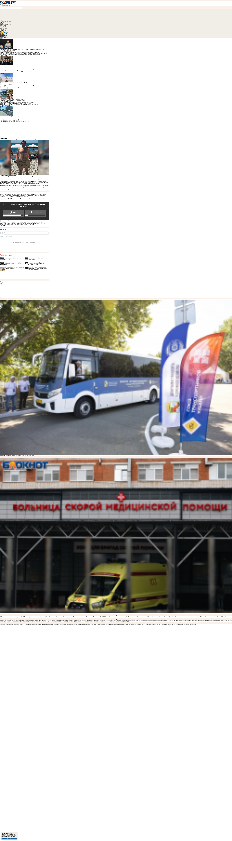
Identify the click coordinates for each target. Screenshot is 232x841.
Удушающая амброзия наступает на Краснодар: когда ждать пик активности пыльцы (80, 624)
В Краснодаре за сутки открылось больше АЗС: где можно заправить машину (28, 617)
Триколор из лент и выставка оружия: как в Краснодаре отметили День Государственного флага (88, 616)
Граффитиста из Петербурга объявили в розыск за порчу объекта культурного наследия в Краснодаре (19, 223)
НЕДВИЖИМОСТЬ (3, 20)
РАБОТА (6, 32)
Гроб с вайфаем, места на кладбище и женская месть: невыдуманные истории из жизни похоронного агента (20, 54)
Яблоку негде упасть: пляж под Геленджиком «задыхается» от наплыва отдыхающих (15, 103)
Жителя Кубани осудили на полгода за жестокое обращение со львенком (13, 224)
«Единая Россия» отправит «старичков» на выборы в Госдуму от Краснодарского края (16, 71)
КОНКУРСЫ (2, 15)
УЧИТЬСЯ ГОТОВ (6, 33)
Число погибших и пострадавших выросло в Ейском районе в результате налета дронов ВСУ (125, 620)
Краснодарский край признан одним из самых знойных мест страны (71, 620)
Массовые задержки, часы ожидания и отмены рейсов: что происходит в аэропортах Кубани (154, 620)
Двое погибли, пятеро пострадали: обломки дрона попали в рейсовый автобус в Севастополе (96, 620)
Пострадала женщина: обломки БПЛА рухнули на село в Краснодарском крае (13, 620)
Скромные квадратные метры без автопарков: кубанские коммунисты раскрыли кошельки (16, 70)
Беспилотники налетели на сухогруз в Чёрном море (58, 624)
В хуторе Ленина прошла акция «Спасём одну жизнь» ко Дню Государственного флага (59, 616)
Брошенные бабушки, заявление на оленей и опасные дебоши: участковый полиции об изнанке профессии (19, 52)
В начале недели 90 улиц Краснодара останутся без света (138, 616)
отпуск (3, 225)
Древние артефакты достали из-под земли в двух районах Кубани (123, 624)
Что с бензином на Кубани (5, 105)
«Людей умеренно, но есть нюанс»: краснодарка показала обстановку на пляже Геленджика (17, 102)
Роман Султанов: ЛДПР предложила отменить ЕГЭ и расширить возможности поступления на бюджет (84, 621)
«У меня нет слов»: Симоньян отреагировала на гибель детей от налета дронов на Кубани (183, 620)
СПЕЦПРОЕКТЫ (3, 26)
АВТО (1, 10)
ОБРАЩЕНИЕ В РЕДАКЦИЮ (5, 21)
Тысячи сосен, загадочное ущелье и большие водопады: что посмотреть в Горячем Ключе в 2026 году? (19, 104)
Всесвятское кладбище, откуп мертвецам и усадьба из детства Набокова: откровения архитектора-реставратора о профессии (23, 53)
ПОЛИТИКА (2, 23)
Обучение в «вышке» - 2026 (5, 72)
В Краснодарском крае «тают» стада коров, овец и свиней (103, 624)
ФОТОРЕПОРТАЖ (3, 28)
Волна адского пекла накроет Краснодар (167, 624)
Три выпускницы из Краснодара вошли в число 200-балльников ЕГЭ (12, 87)
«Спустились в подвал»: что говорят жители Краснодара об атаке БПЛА (37, 620)
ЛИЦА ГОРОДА (3, 18)
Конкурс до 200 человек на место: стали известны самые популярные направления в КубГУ (17, 85)
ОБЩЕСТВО (2, 22)
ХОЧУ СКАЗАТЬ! (3, 30)
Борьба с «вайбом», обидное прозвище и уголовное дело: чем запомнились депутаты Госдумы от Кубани (19, 69)
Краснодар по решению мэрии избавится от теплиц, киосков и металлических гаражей (14, 624)
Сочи (1, 138)
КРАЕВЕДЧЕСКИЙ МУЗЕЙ (5, 16)
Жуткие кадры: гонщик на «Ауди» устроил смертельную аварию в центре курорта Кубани (33, 621)
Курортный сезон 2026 (4, 88)
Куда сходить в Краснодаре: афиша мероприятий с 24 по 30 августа (35, 616)
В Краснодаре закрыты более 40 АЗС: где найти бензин (10, 120)
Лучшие (6, 236)
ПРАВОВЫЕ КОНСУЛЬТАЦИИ (5, 24)
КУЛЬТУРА (2, 17)
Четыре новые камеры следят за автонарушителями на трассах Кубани (12, 616)
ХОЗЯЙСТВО (2, 29)
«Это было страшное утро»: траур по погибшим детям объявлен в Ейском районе (211, 620)
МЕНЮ (1, 9)
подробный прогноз (3, 282)
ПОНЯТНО (9, 838)
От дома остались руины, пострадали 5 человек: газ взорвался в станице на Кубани (187, 616)
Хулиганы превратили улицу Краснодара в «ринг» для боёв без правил (185, 624)
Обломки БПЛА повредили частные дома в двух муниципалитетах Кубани (117, 616)
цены (5, 225)
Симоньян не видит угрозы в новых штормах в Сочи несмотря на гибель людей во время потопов (18, 222)
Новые (1, 236)
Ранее (10, 236)
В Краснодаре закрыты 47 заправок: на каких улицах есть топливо (12, 119)
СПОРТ (1, 27)
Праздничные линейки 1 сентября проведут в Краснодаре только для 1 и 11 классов (147, 624)
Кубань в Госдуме (3, 55)
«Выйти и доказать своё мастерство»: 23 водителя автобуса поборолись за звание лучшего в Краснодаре (15, 455)
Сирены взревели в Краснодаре (54, 620)
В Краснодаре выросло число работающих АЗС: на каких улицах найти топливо (14, 121)
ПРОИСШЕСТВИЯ (3, 25)
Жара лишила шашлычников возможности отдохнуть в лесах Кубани (39, 624)
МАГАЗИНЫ (6, 37)
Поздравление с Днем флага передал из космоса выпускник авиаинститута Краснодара (114, 621)
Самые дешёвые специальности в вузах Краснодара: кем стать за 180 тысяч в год (15, 86)
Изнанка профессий (3, 38)
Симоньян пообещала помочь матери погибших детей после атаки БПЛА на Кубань (53, 617)
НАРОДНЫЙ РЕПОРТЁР (4, 19)
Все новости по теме (4, 51)
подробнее (9, 282)
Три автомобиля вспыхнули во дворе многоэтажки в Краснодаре (211, 616)
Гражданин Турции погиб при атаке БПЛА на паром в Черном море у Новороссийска (161, 616)
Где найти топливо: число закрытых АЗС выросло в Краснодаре (57, 621)
